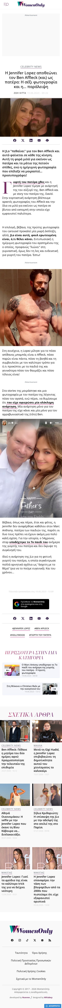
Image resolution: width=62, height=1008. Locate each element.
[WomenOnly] (31, 4)
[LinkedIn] (31, 140)
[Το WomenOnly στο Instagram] (19, 940)
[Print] (47, 140)
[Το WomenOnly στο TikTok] (27, 940)
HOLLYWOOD (18, 635)
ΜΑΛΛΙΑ (38, 745)
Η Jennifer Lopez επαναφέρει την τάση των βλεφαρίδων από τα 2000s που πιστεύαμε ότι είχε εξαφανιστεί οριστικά (47, 889)
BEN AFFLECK (42, 628)
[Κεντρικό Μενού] (6, 4)
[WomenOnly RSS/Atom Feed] (49, 940)
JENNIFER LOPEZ (22, 628)
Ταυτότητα (21, 952)
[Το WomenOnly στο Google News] (42, 940)
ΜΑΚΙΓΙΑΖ (7, 872)
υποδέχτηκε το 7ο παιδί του (28, 542)
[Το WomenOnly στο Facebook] (12, 940)
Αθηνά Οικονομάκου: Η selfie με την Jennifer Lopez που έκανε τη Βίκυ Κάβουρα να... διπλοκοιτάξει (14, 823)
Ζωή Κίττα (20, 92)
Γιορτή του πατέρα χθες (28, 182)
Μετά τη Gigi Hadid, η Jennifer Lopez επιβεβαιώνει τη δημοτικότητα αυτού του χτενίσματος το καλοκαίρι (46, 760)
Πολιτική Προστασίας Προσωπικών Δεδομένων (31, 962)
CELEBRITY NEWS (31, 66)
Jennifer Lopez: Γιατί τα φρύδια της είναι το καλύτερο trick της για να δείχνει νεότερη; (15, 884)
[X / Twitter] (23, 140)
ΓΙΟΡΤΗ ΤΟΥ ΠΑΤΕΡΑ (41, 635)
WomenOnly (31, 930)
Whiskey (48, 997)
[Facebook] (15, 140)
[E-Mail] (39, 140)
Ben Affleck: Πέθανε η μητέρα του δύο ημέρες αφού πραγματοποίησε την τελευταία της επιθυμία (14, 758)
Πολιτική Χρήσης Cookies (31, 971)
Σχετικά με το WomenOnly (31, 978)
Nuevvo (26, 997)
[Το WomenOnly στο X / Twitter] (34, 940)
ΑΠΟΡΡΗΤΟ (54, 1006)
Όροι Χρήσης (39, 952)
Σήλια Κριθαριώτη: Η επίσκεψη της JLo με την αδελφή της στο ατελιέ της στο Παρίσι (46, 820)
